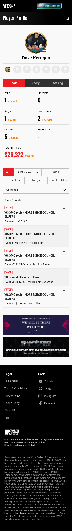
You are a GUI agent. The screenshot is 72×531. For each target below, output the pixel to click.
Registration (11, 380)
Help (7, 417)
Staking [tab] (58, 83)
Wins (55, 172)
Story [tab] (36, 83)
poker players (19, 513)
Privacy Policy (12, 395)
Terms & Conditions (15, 388)
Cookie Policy (12, 403)
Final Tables (58, 180)
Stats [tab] (14, 83)
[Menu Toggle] (67, 5)
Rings (36, 180)
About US (9, 410)
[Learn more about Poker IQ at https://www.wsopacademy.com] (49, 129)
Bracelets (14, 180)
